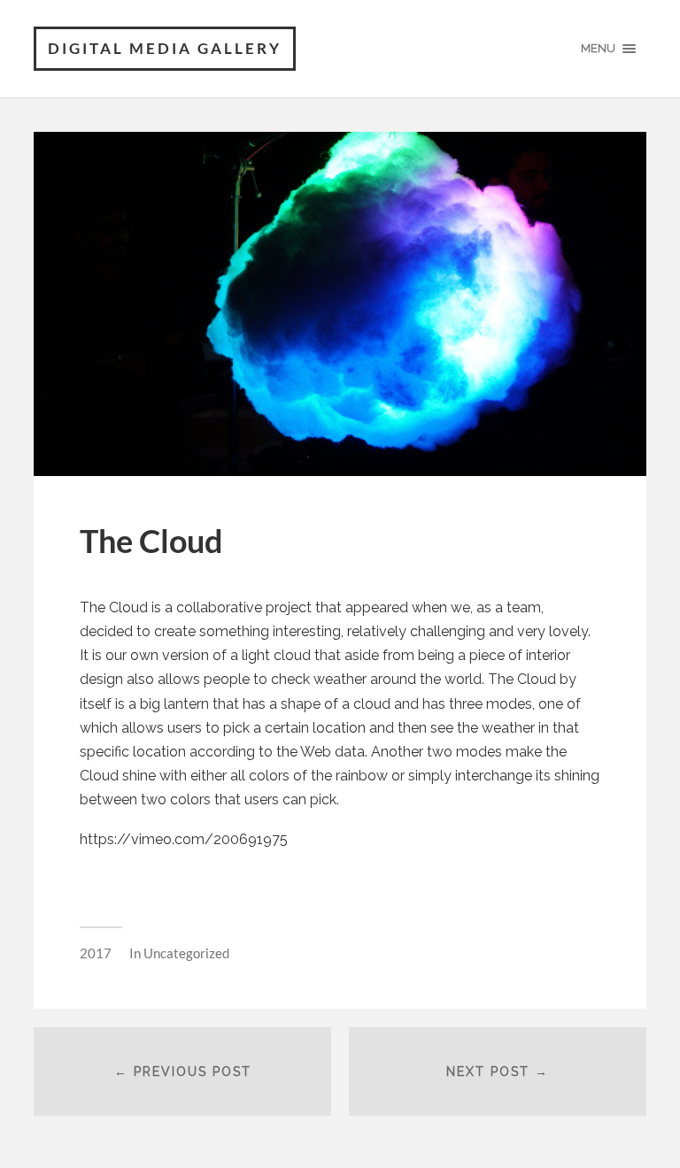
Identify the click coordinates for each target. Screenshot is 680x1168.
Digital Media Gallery (165, 48)
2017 (96, 953)
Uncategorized (186, 953)
